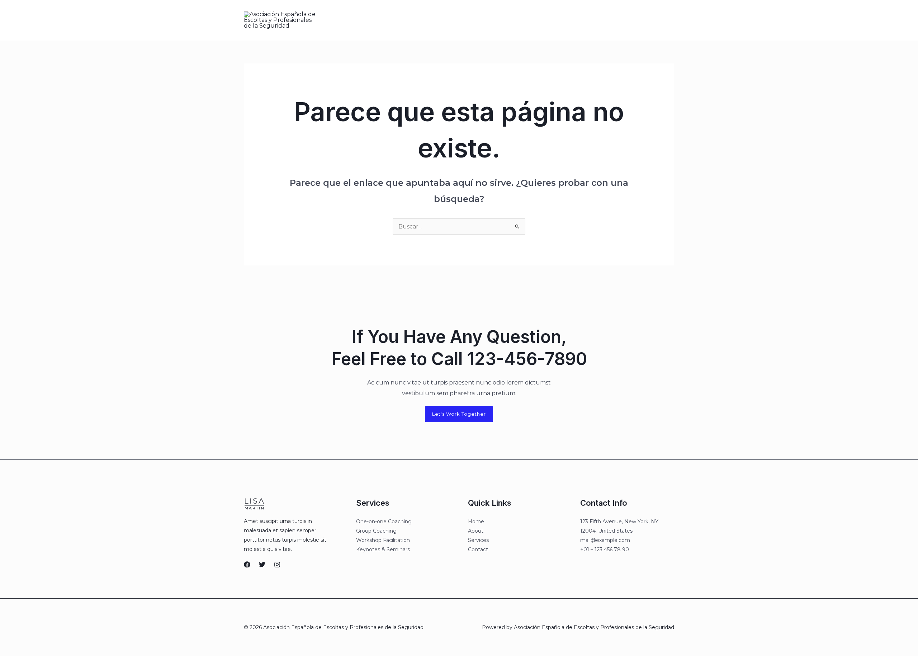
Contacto (506, 20)
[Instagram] (600, 20)
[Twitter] (585, 20)
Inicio (406, 20)
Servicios (473, 20)
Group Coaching (376, 531)
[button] (642, 20)
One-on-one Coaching (384, 521)
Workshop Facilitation (383, 540)
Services (478, 540)
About (475, 531)
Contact (478, 549)
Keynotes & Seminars (383, 549)
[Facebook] (570, 20)
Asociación (438, 20)
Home (476, 521)
